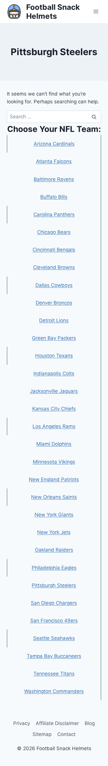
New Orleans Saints (54, 497)
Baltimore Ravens (54, 179)
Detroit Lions (54, 320)
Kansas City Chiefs (54, 409)
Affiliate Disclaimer (57, 723)
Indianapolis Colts (53, 373)
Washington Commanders (54, 691)
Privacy (21, 723)
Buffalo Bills (53, 197)
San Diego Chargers (54, 603)
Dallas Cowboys (54, 285)
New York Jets (54, 532)
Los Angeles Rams (54, 426)
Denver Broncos (54, 303)
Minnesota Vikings (54, 462)
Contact (66, 734)
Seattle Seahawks (54, 638)
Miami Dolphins (53, 444)
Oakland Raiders (54, 550)
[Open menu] (95, 11)
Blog (90, 723)
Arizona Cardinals (54, 144)
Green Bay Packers (54, 338)
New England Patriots (54, 479)
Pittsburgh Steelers (54, 585)
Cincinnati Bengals (54, 250)
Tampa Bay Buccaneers (54, 656)
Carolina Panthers (54, 214)
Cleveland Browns (54, 267)
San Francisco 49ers (54, 620)
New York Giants (54, 514)
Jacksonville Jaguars (54, 391)
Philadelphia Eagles (54, 568)
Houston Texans (54, 355)
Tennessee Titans (54, 674)
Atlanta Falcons (54, 161)
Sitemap (42, 734)
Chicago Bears (54, 232)
